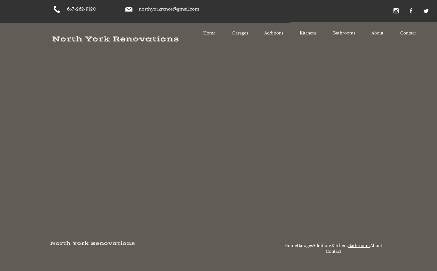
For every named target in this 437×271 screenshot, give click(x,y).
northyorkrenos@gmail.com (169, 9)
